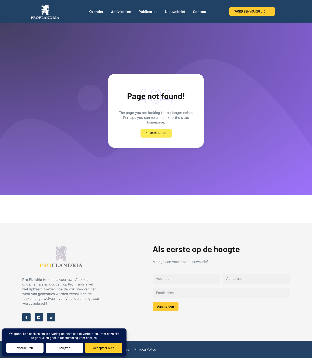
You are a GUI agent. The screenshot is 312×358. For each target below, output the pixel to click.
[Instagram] (51, 317)
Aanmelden (165, 306)
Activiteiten (121, 11)
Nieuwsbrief (175, 11)
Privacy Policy (145, 349)
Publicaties (148, 11)
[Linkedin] (39, 317)
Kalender (96, 11)
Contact (199, 11)
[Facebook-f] (26, 317)
